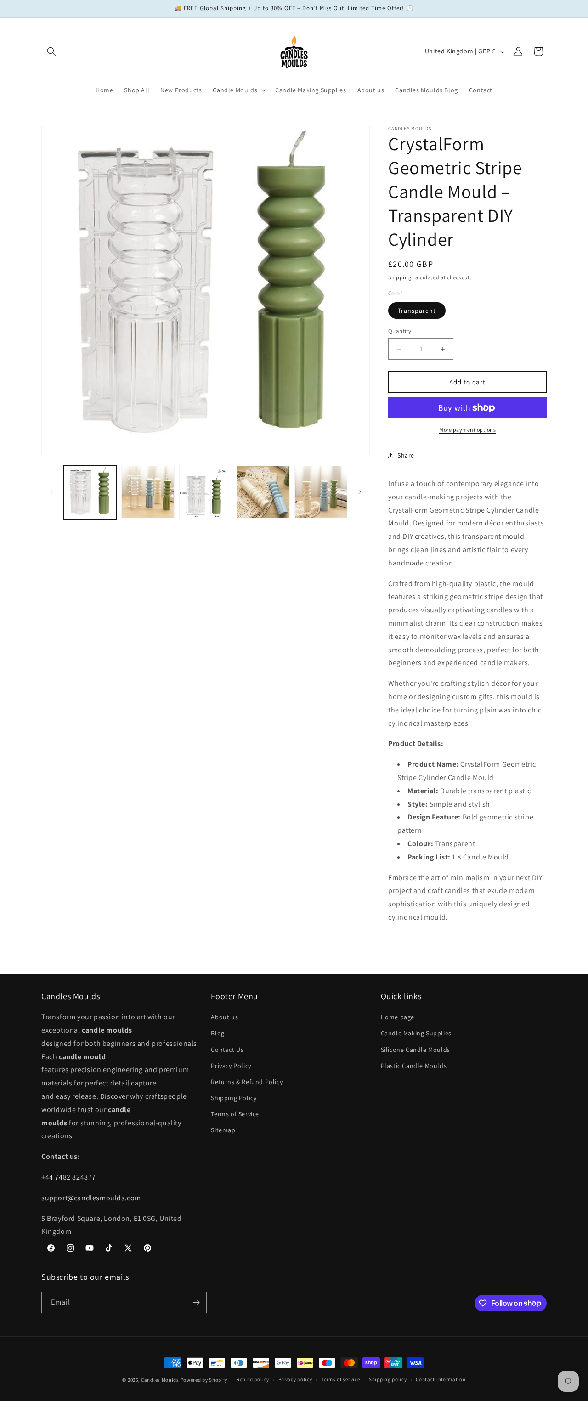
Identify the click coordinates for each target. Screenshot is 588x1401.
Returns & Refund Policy (247, 1082)
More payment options (467, 429)
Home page (397, 1017)
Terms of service (340, 1379)
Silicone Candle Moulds (415, 1049)
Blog (217, 1033)
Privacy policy (295, 1379)
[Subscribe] (196, 1302)
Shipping (400, 277)
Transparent (417, 310)
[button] (51, 51)
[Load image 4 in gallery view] (263, 492)
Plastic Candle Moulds (414, 1066)
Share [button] (405, 455)
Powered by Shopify (204, 1380)
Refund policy (253, 1379)
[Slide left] (51, 492)
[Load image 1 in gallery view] (90, 492)
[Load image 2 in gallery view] (147, 492)
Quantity (399, 331)
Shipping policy (388, 1379)
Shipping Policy (233, 1098)
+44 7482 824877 (68, 1177)
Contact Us (227, 1049)
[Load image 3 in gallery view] (205, 492)
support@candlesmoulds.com (91, 1198)
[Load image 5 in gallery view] (320, 492)
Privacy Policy (231, 1066)
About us (224, 1017)
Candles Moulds (160, 1380)
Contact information (440, 1379)
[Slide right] (360, 492)
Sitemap (223, 1130)
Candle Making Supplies (416, 1033)
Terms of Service (235, 1114)
